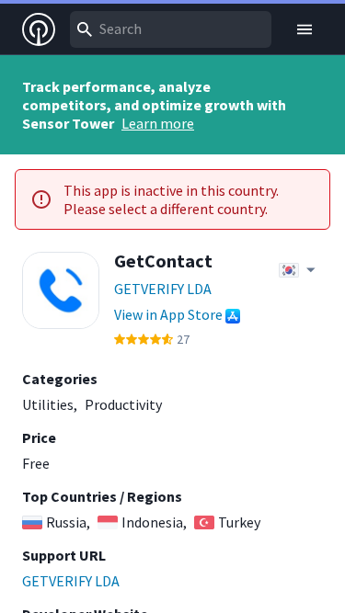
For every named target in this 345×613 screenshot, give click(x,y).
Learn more (157, 123)
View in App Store (168, 314)
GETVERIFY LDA (163, 288)
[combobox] (170, 29)
